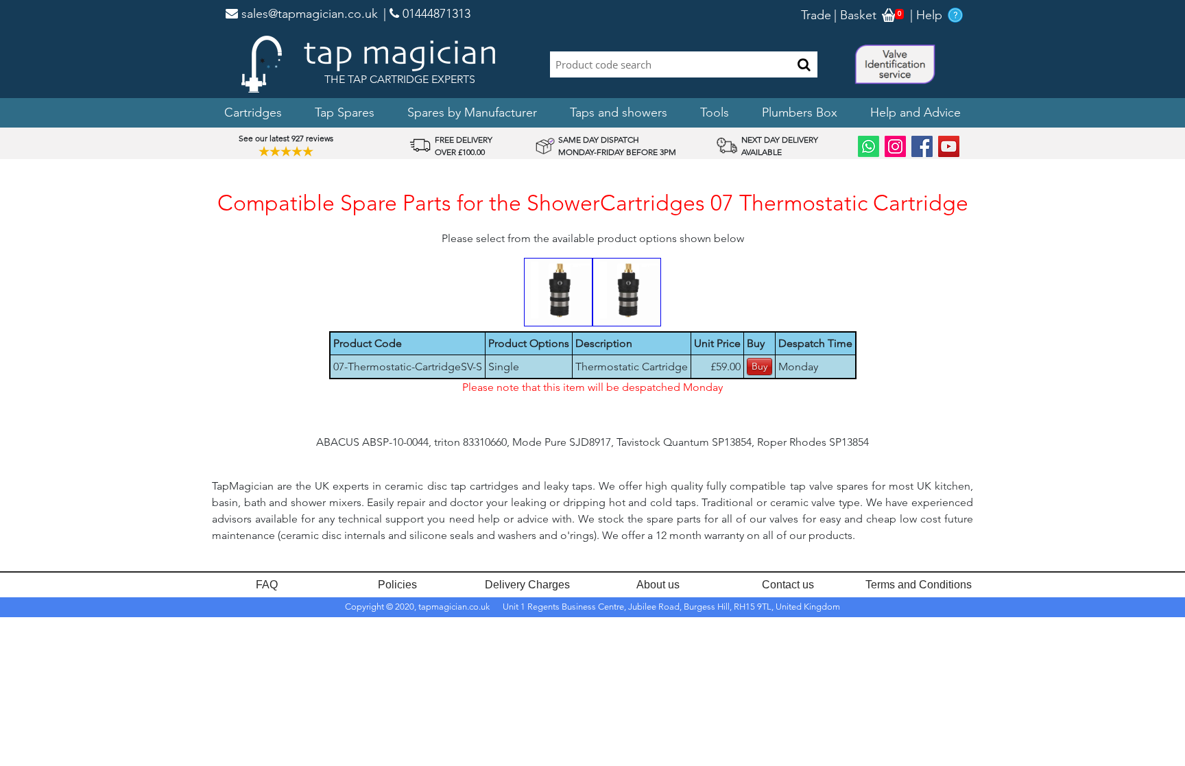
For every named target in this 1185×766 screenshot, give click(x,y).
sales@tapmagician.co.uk (308, 13)
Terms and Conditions (918, 584)
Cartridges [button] (253, 112)
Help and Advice (915, 112)
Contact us (788, 584)
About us (658, 584)
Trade (816, 15)
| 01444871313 (426, 13)
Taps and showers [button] (618, 112)
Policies (397, 584)
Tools (714, 112)
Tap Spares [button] (344, 112)
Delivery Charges (527, 584)
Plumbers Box (799, 112)
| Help (926, 15)
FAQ (267, 584)
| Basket (855, 15)
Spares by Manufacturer (472, 112)
